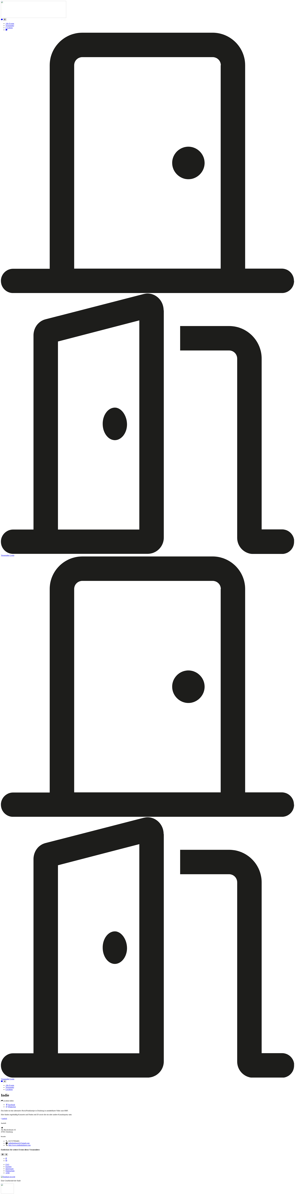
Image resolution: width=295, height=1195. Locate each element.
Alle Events (10, 24)
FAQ (7, 1165)
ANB (8, 1173)
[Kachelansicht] (2, 1154)
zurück (4, 1118)
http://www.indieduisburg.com (19, 1145)
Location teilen (8, 1101)
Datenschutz (10, 1171)
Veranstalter (10, 26)
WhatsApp (12, 1107)
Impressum (9, 1169)
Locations (9, 28)
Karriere (9, 1167)
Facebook (11, 1105)
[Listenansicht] (6, 1154)
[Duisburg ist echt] (8, 1177)
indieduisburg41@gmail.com (19, 1143)
